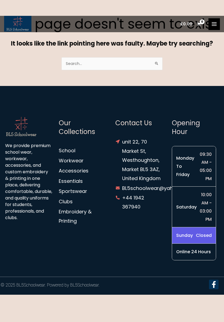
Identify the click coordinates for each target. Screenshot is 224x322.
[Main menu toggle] (214, 24)
